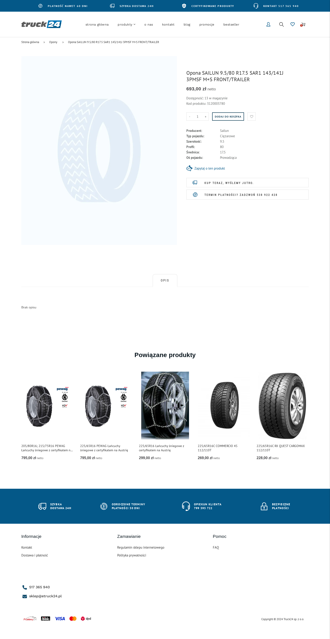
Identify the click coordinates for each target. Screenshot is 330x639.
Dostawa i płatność (34, 555)
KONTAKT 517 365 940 (281, 6)
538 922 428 (267, 194)
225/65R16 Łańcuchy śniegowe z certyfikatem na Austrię (161, 448)
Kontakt (26, 547)
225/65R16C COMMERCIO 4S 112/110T (217, 448)
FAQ (216, 547)
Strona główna (30, 42)
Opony (53, 42)
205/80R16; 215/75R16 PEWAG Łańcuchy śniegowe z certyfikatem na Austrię (46, 448)
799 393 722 (203, 508)
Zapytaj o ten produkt (209, 168)
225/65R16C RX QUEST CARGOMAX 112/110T (281, 448)
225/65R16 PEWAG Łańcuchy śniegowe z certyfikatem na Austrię (104, 448)
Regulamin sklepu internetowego (140, 547)
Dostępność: (195, 98)
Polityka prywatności (131, 555)
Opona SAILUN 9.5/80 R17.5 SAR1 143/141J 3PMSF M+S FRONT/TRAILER (113, 42)
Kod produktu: (196, 103)
